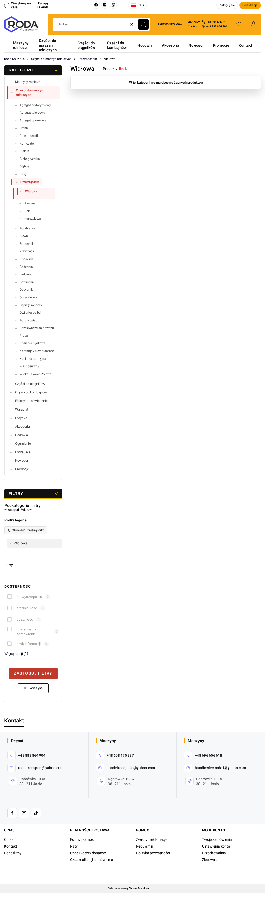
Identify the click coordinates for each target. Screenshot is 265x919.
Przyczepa (27, 251)
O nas (8, 839)
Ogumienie (23, 444)
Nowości (21, 460)
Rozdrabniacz (29, 320)
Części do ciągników (86, 45)
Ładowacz (27, 274)
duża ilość (25, 619)
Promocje (221, 45)
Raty (74, 846)
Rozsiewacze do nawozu (37, 328)
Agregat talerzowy (32, 112)
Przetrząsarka (87, 59)
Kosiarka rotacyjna (33, 359)
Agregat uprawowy (33, 120)
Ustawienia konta (216, 846)
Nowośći (195, 45)
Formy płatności (83, 839)
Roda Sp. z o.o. (14, 59)
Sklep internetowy (128, 888)
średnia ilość (27, 608)
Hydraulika (23, 452)
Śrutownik (27, 244)
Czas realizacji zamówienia (91, 860)
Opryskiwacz (28, 297)
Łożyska (21, 418)
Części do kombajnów (117, 45)
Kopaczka (27, 259)
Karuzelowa (32, 218)
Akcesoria (170, 45)
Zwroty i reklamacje (151, 839)
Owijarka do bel (30, 312)
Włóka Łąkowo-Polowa (35, 374)
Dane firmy (12, 853)
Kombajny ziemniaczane (37, 351)
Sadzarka (26, 267)
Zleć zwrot (210, 860)
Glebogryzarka (30, 159)
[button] (143, 24)
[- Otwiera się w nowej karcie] (12, 813)
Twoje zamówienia (217, 839)
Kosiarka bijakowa (33, 343)
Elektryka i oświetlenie (31, 401)
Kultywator (27, 143)
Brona (24, 128)
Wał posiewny (29, 366)
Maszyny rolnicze (21, 45)
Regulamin (144, 846)
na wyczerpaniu (29, 596)
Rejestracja (250, 5)
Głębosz (25, 166)
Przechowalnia (214, 853)
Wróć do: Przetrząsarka (28, 530)
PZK (27, 211)
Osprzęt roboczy (31, 305)
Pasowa (30, 203)
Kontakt (245, 45)
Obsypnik (26, 289)
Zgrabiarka (27, 228)
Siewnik (25, 236)
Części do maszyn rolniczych (48, 45)
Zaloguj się (227, 5)
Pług (23, 174)
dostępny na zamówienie (27, 631)
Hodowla (144, 45)
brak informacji (29, 644)
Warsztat (21, 409)
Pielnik (24, 151)
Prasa (24, 336)
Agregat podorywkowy (35, 105)
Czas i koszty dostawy (88, 853)
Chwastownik (29, 136)
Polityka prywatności (153, 853)
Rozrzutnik (27, 282)
